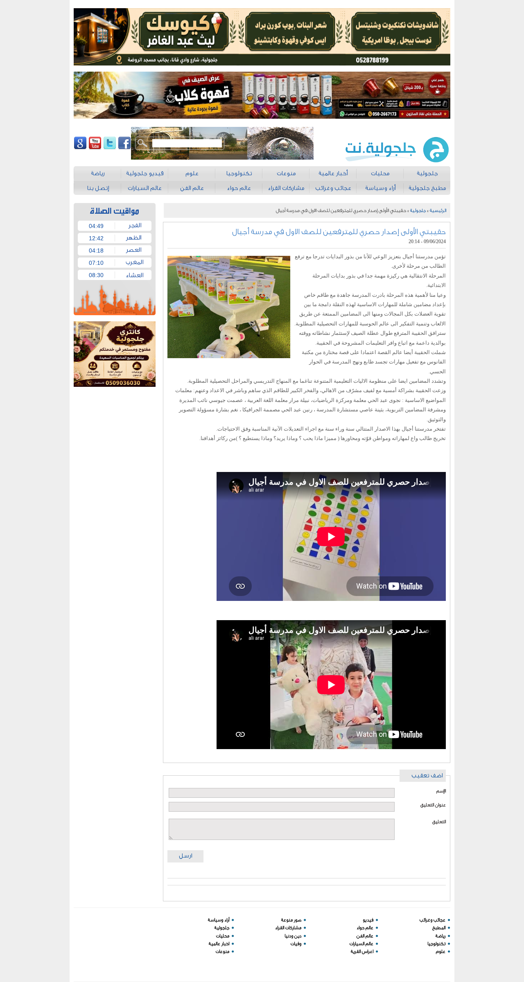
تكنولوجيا (436, 943)
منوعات (222, 951)
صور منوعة (291, 920)
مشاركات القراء (288, 927)
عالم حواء (365, 927)
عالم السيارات (361, 943)
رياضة (440, 936)
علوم (440, 951)
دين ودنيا (293, 936)
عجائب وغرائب (432, 920)
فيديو (368, 920)
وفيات (296, 943)
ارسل (185, 855)
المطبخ (438, 927)
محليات (222, 936)
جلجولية (418, 210)
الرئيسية (438, 210)
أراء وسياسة (218, 920)
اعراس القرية (362, 951)
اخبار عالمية (219, 943)
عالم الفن (365, 936)
